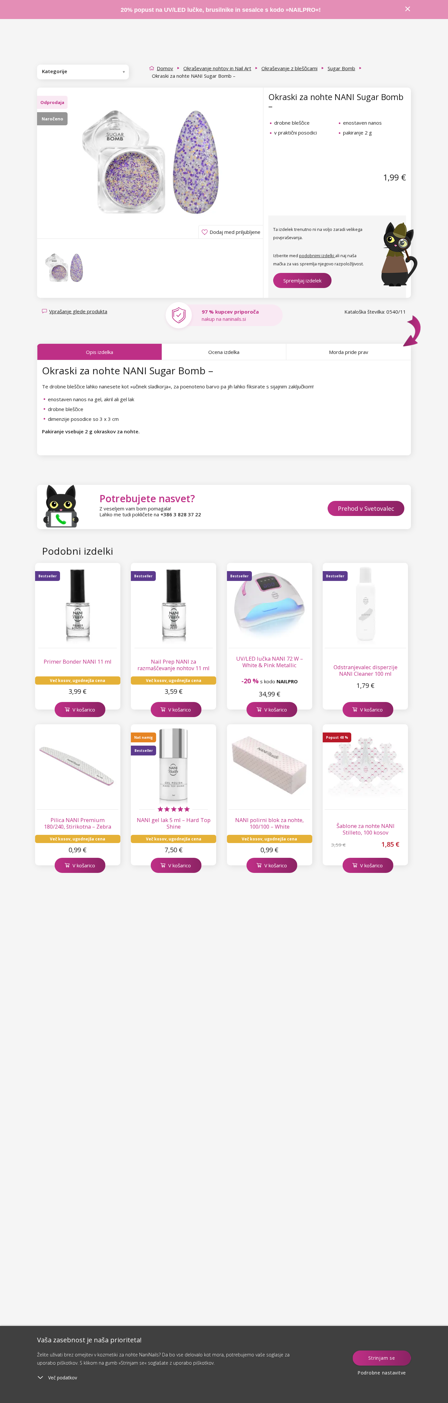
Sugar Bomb (341, 68)
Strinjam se (381, 1358)
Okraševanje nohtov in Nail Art (217, 68)
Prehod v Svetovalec (366, 508)
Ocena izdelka (223, 352)
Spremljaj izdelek (302, 280)
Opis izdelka (99, 352)
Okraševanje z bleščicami (289, 68)
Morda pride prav (348, 352)
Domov (165, 68)
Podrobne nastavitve (381, 1373)
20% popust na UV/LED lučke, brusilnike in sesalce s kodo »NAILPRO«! (221, 10)
